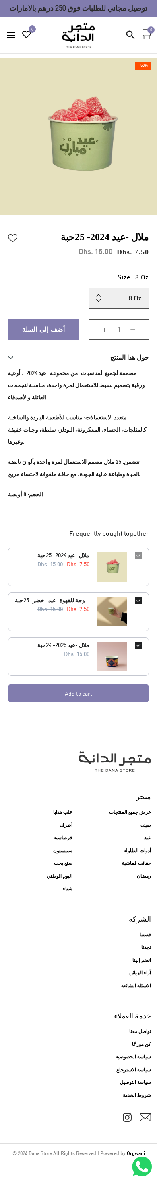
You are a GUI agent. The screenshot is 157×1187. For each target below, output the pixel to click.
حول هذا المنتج (129, 357)
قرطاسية (63, 838)
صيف (145, 825)
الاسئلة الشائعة (136, 986)
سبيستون (62, 850)
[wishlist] (26, 36)
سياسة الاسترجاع (133, 1070)
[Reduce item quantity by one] (139, 329)
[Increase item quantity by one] (98, 329)
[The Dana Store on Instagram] (127, 1117)
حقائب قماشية (136, 863)
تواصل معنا (140, 1031)
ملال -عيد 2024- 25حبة (63, 556)
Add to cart (78, 693)
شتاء (67, 889)
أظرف (66, 825)
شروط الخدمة (137, 1095)
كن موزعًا (141, 1044)
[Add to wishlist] (13, 237)
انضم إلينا (141, 960)
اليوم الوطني (59, 876)
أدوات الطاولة (137, 850)
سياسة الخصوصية (133, 1057)
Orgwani (136, 1153)
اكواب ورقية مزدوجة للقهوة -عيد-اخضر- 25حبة (52, 600)
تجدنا (146, 947)
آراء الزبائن (140, 973)
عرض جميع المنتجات (130, 812)
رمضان (144, 876)
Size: (133, 278)
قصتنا (145, 935)
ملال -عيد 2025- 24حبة (63, 645)
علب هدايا (62, 812)
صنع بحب (63, 863)
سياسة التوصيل (135, 1082)
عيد (147, 838)
